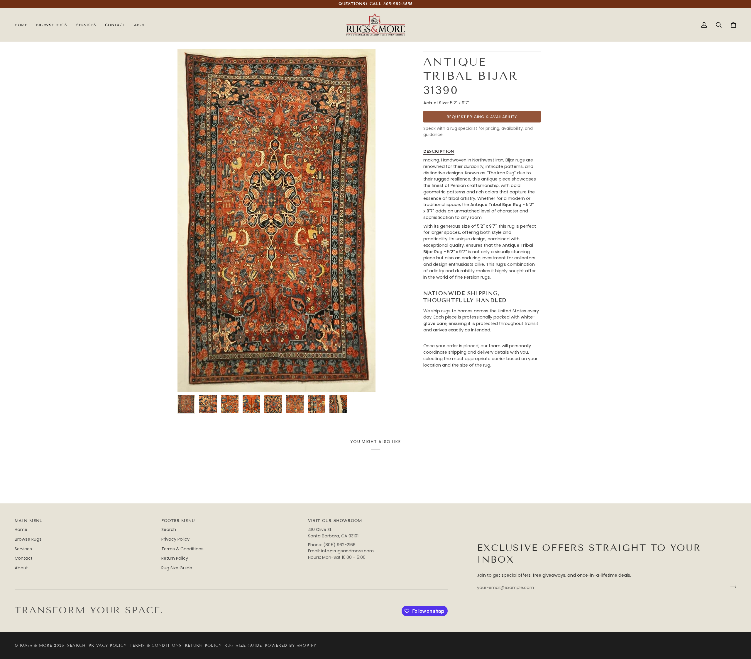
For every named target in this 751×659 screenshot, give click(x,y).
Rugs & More (36, 645)
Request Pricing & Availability (482, 117)
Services (23, 549)
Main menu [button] (29, 520)
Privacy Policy (175, 539)
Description (439, 151)
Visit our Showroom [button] (335, 520)
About (21, 568)
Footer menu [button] (178, 520)
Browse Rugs (28, 539)
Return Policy (174, 558)
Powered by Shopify (290, 645)
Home (21, 529)
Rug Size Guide (176, 568)
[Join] (731, 587)
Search (168, 529)
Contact (24, 558)
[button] (86, 25)
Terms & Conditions (182, 549)
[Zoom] (188, 381)
